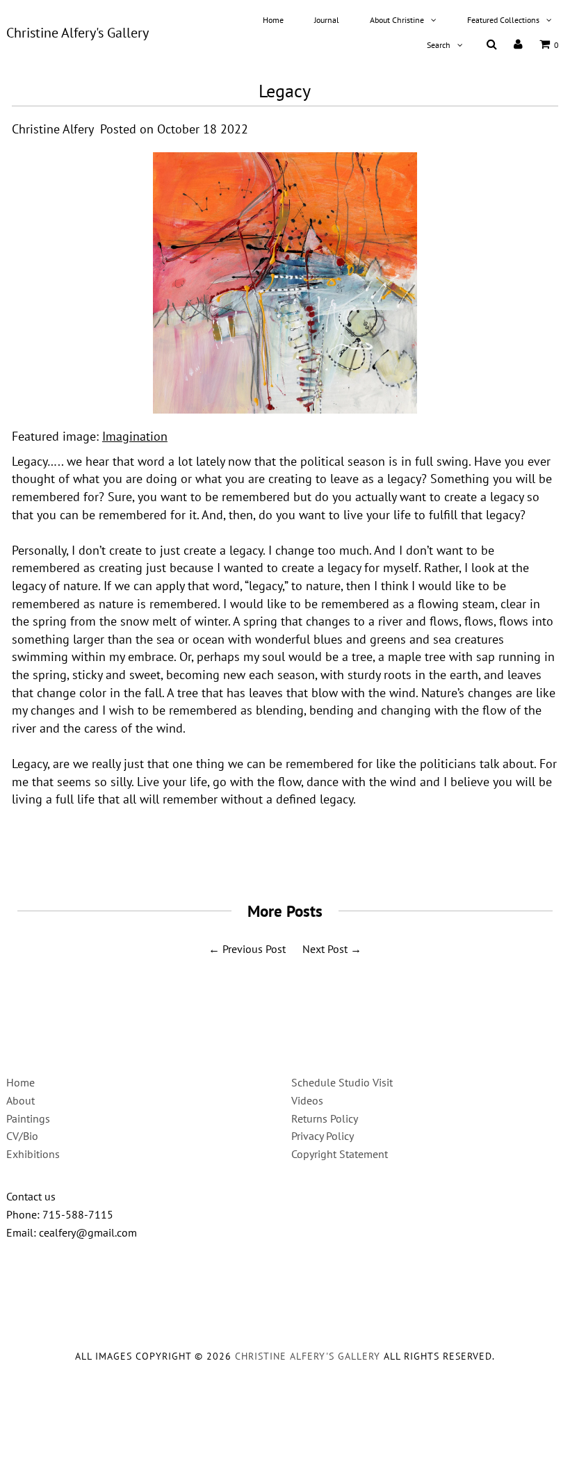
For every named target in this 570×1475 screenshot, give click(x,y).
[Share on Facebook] (250, 854)
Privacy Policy (322, 1136)
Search (438, 45)
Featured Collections (503, 20)
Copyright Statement (339, 1154)
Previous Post (254, 949)
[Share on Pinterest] (313, 854)
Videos (307, 1100)
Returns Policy (324, 1118)
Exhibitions (33, 1154)
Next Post (325, 949)
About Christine (397, 20)
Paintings (28, 1118)
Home (273, 20)
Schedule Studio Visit (342, 1082)
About (20, 1100)
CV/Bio (22, 1136)
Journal (326, 20)
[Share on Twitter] (280, 854)
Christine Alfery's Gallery (77, 33)
